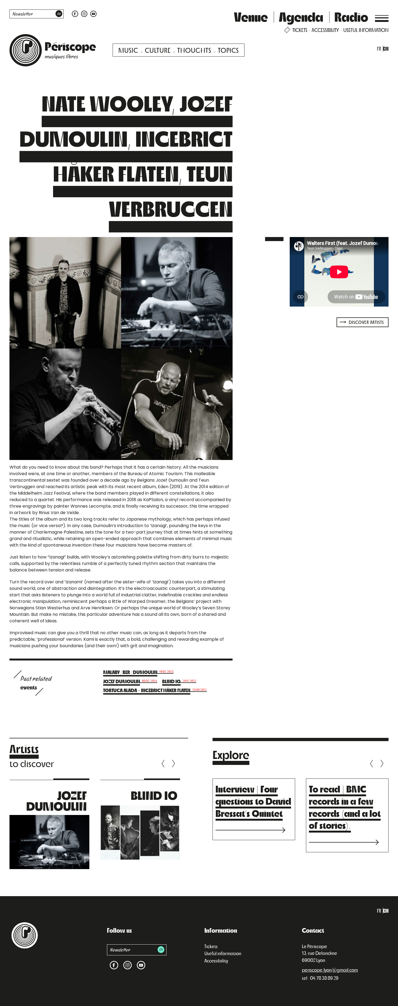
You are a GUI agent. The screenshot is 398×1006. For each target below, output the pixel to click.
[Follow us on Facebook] (75, 13)
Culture (158, 50)
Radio (351, 16)
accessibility (325, 30)
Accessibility (216, 961)
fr (379, 48)
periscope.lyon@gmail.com (330, 970)
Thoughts (194, 50)
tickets (299, 30)
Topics (228, 50)
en (386, 48)
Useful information (222, 953)
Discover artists (366, 322)
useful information (366, 30)
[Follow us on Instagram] (84, 13)
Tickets (211, 946)
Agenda (301, 16)
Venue (251, 16)
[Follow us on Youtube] (93, 13)
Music (128, 50)
